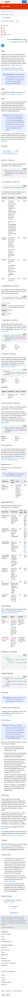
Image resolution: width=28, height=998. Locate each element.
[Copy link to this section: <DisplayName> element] (20, 286)
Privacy (3, 991)
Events (2, 936)
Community (4, 947)
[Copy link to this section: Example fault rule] (14, 673)
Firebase (3, 980)
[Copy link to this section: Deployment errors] (15, 502)
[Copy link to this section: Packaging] (10, 795)
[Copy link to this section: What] (6, 51)
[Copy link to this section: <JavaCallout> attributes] (20, 182)
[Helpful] (10, 14)
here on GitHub (5, 846)
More (16, 151)
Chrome (3, 977)
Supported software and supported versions (12, 70)
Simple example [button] (7, 151)
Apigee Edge (5, 6)
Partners (3, 939)
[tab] (7, 151)
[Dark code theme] (24, 169)
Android (3, 975)
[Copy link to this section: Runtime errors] (12, 465)
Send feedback (6, 17)
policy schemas (9, 701)
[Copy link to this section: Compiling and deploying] (21, 708)
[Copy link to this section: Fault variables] (12, 606)
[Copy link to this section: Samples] (9, 146)
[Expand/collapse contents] (9, 26)
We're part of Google (6, 934)
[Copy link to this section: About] (6, 99)
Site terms (8, 991)
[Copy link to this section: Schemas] (9, 693)
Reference (11, 11)
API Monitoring (11, 473)
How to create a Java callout (14, 65)
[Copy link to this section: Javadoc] (9, 840)
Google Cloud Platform (6, 982)
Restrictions (18, 83)
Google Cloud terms (17, 991)
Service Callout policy (18, 120)
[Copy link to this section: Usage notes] (12, 855)
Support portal (4, 954)
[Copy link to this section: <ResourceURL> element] (21, 403)
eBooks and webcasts (6, 941)
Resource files (5, 422)
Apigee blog (4, 965)
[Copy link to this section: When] (6, 89)
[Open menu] (2, 2)
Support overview (5, 950)
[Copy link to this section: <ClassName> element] (19, 320)
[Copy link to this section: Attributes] (9, 387)
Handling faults (14, 460)
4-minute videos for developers (8, 963)
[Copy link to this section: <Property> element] (17, 354)
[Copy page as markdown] (16, 21)
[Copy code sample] (26, 169)
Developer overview (5, 960)
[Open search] (20, 2)
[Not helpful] (12, 14)
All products (4, 984)
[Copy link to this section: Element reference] (16, 160)
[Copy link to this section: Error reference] (13, 445)
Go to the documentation (16, 41)
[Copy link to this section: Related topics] (13, 896)
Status (2, 952)
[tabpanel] (14, 154)
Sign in (24, 1)
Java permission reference (14, 738)
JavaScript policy (18, 117)
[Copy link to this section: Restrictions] (11, 720)
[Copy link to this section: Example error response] (18, 652)
